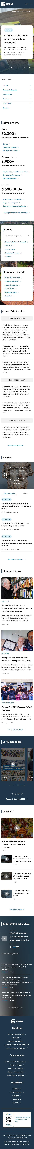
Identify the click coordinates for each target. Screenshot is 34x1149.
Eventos (16, 1103)
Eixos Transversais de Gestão (15, 1045)
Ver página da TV (16, 909)
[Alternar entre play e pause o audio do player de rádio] (4, 938)
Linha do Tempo (15, 1092)
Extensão (8, 256)
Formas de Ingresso (10, 90)
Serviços (6, 108)
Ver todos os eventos (15, 559)
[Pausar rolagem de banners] (30, 67)
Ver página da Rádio (15, 1008)
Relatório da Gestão (15, 1041)
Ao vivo (13, 930)
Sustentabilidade (10, 292)
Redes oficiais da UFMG (15, 799)
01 (5, 68)
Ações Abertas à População (15, 1061)
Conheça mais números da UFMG (16, 213)
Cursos (5, 85)
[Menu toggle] (31, 4)
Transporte (7, 99)
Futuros (25, 493)
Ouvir (6, 972)
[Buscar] (26, 235)
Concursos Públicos (15, 1068)
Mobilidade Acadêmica (15, 1075)
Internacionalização (11, 285)
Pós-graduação (10, 249)
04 (25, 68)
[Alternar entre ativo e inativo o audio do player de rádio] (11, 947)
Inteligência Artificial (12, 281)
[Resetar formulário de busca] (28, 235)
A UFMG (15, 1089)
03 (18, 68)
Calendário (7, 103)
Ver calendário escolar (15, 445)
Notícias (16, 1099)
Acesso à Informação (15, 1034)
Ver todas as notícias (15, 730)
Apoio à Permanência (15, 1072)
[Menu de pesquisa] (26, 4)
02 (12, 68)
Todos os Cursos (16, 1065)
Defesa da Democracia (12, 278)
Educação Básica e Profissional (15, 242)
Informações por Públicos (15, 1048)
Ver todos (8, 296)
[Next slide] (22, 785)
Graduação (8, 245)
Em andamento (9, 493)
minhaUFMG (7, 94)
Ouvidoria (15, 1038)
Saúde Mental (9, 289)
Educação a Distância (12, 253)
